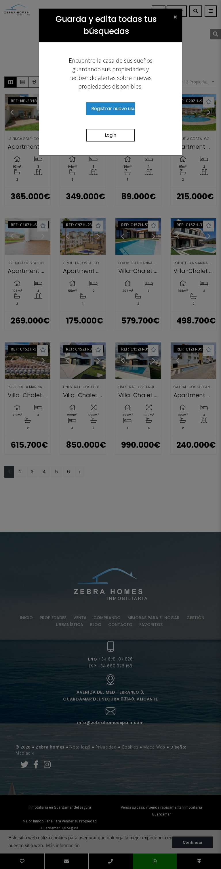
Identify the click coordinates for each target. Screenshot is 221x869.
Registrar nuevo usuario (113, 108)
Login (110, 135)
